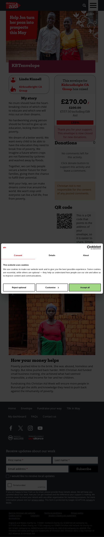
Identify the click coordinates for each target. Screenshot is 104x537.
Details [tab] (52, 255)
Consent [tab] (18, 255)
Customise (50, 287)
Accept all (85, 287)
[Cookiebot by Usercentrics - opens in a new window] (89, 248)
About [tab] (86, 255)
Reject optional (19, 287)
